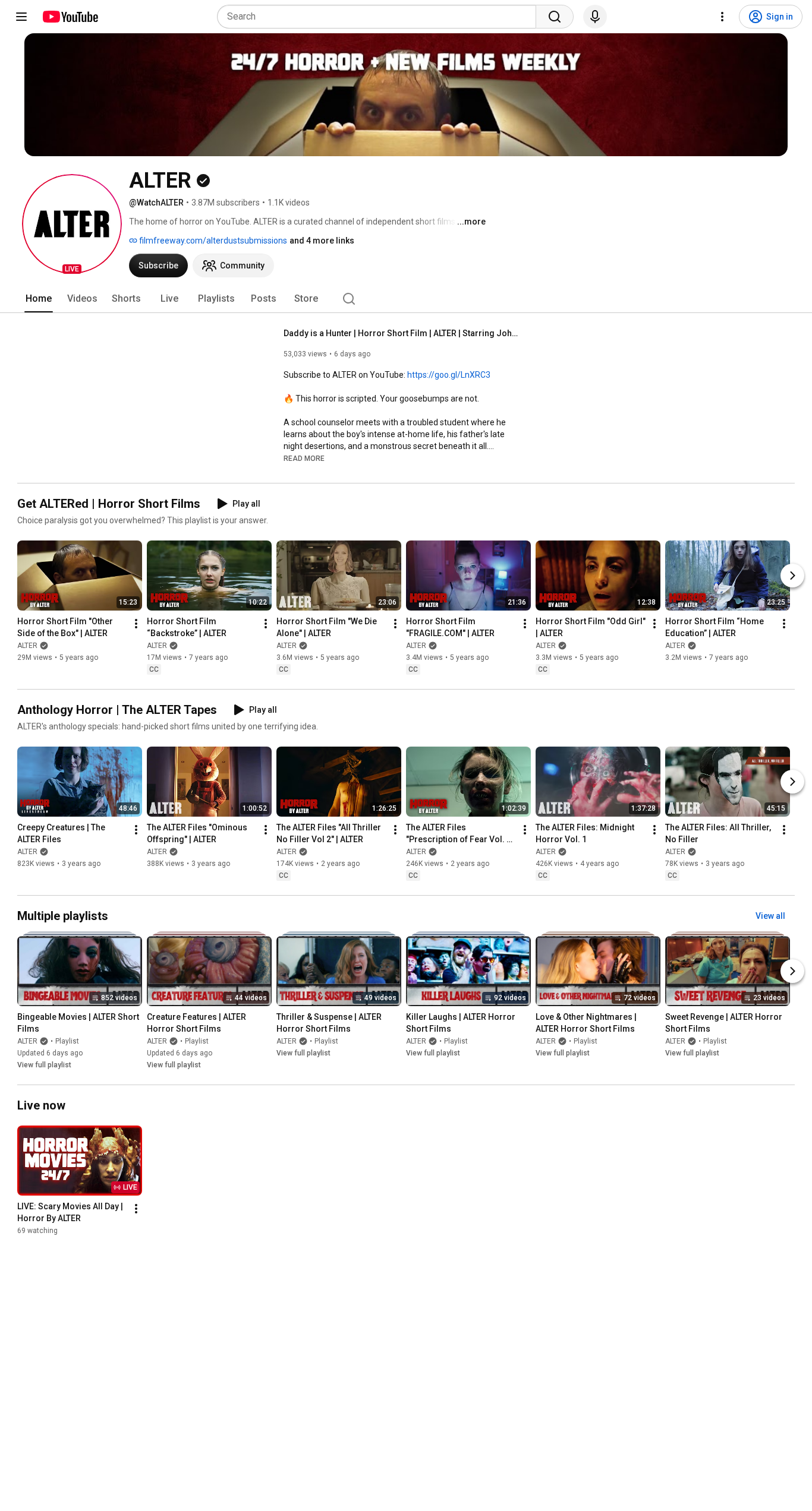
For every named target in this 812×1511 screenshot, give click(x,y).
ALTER (27, 645)
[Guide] (21, 17)
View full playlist (44, 1065)
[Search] (555, 17)
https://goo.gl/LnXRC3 (448, 375)
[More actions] (136, 624)
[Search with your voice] (595, 17)
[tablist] (406, 299)
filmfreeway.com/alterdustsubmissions (212, 240)
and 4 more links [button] (321, 240)
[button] (71, 223)
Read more (304, 458)
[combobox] (380, 17)
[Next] (792, 575)
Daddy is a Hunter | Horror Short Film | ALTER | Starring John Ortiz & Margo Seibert (403, 333)
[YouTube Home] (69, 16)
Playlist (67, 1041)
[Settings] (722, 17)
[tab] (38, 299)
